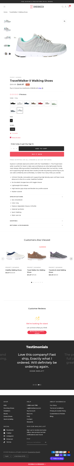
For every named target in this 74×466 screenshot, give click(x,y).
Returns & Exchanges (19, 225)
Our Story (53, 405)
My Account (31, 411)
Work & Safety (8, 419)
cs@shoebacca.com (34, 408)
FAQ (28, 416)
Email (28, 438)
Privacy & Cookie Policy (58, 411)
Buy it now (37, 154)
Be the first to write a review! (37, 332)
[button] (37, 464)
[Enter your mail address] (45, 442)
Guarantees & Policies (57, 413)
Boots (6, 413)
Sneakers (7, 411)
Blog (51, 416)
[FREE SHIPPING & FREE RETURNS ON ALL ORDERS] (37, 1)
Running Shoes (9, 408)
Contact (29, 419)
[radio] (13, 103)
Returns (29, 413)
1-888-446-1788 (32, 405)
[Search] (62, 6)
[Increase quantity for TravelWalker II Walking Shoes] (16, 148)
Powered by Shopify (34, 452)
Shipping (14, 221)
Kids (5, 405)
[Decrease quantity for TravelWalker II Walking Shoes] (11, 148)
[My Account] (65, 6)
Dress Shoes (8, 416)
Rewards (30, 422)
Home (5, 12)
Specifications (16, 196)
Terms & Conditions (57, 408)
